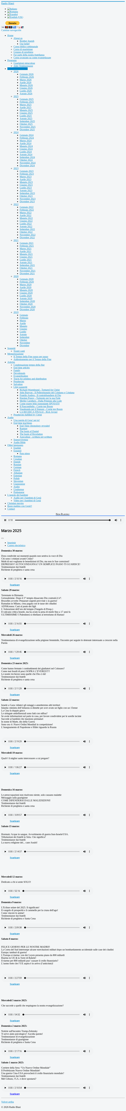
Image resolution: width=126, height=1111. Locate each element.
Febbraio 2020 (27, 282)
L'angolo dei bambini (17, 495)
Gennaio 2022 (26, 207)
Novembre (25, 342)
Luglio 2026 (26, 91)
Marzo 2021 (26, 248)
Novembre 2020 (27, 306)
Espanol (17, 450)
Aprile (23, 323)
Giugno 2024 (26, 149)
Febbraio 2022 (27, 210)
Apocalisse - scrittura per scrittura (36, 437)
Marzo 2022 (26, 212)
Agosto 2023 (26, 190)
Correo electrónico (16, 545)
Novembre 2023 (27, 198)
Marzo (23, 320)
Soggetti (11, 348)
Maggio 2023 (26, 182)
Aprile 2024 (25, 143)
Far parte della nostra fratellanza (29, 55)
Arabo (17, 486)
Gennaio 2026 (26, 74)
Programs (12, 60)
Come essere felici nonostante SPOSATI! (40, 403)
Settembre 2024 (27, 157)
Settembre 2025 (27, 121)
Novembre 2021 (27, 270)
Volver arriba (7, 1102)
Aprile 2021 (25, 251)
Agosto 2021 (26, 262)
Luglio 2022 (26, 223)
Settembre (24, 337)
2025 (16, 96)
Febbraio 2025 (27, 102)
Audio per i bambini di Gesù (27, 497)
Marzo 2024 (26, 140)
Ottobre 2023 (26, 196)
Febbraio (24, 318)
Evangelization (21, 376)
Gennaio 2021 (26, 243)
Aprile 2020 (25, 287)
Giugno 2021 (26, 257)
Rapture (23, 428)
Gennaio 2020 (26, 279)
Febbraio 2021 (27, 246)
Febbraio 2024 (27, 138)
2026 (16, 71)
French (17, 470)
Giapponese (19, 484)
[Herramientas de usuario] (2, 538)
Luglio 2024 (26, 151)
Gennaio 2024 (26, 135)
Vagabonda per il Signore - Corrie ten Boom (41, 409)
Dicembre (24, 345)
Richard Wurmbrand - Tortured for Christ (40, 389)
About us (18, 38)
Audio (10, 417)
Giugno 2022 (26, 221)
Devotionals (19, 373)
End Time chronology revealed (35, 425)
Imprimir (11, 542)
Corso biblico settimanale (26, 46)
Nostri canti (19, 351)
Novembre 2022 (27, 234)
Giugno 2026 (26, 88)
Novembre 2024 (27, 162)
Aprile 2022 (25, 215)
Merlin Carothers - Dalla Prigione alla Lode (41, 401)
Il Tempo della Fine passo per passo (31, 356)
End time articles (22, 367)
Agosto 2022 (26, 226)
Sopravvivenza (21, 439)
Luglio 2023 (26, 187)
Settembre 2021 (27, 265)
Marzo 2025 (26, 104)
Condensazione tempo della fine (29, 365)
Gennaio (24, 315)
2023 (16, 168)
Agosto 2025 (26, 118)
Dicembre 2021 (27, 273)
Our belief (25, 43)
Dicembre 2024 (27, 165)
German (17, 467)
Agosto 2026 (26, 93)
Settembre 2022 (27, 229)
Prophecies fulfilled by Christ (28, 414)
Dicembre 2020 (27, 309)
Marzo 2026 (26, 79)
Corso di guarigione (23, 49)
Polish (17, 478)
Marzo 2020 (26, 284)
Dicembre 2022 (27, 237)
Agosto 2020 (26, 298)
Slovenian (18, 481)
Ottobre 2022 (26, 232)
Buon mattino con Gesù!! (19, 506)
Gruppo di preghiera (23, 52)
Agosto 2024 (26, 154)
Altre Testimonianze (23, 66)
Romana (18, 456)
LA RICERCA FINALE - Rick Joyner (38, 412)
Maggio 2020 (26, 290)
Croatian (18, 459)
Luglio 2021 (26, 259)
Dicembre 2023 (27, 201)
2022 (16, 204)
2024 (16, 132)
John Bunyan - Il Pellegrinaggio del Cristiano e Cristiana (47, 392)
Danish (17, 461)
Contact (11, 509)
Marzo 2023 (26, 176)
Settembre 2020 (27, 301)
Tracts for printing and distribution (30, 378)
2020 (16, 276)
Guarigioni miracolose (24, 63)
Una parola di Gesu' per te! (27, 420)
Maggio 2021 (26, 254)
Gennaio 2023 (26, 171)
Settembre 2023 (27, 193)
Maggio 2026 (26, 85)
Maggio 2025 (26, 110)
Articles (11, 362)
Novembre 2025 (27, 126)
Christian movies (15, 503)
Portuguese (19, 492)
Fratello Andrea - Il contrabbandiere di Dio (40, 395)
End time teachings (23, 423)
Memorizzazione (15, 353)
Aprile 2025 (25, 107)
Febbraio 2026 (27, 77)
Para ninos (25, 453)
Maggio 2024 (26, 146)
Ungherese (19, 489)
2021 (16, 240)
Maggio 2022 (26, 218)
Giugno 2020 (26, 293)
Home (10, 35)
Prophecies (19, 381)
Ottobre (23, 340)
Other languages (15, 445)
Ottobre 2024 (26, 160)
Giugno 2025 (26, 113)
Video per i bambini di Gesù (27, 500)
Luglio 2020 (26, 295)
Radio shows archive (17, 68)
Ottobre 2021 (26, 268)
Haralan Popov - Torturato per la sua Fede (40, 398)
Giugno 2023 (26, 185)
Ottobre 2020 (26, 304)
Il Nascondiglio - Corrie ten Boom (36, 406)
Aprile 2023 (25, 179)
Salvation (18, 384)
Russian (17, 464)
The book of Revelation (31, 434)
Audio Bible (20, 442)
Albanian (18, 473)
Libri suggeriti (20, 387)
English (17, 448)
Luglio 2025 (26, 115)
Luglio (23, 331)
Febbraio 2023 (27, 174)
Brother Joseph (27, 41)
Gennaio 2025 (26, 99)
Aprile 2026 (25, 82)
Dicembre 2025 (27, 129)
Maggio (23, 326)
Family (17, 370)
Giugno (23, 329)
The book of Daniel (29, 431)
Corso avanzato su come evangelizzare (32, 57)
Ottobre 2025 (26, 124)
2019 (16, 312)
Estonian (18, 475)
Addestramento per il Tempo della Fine (32, 359)
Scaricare (15, 584)
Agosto (23, 334)
